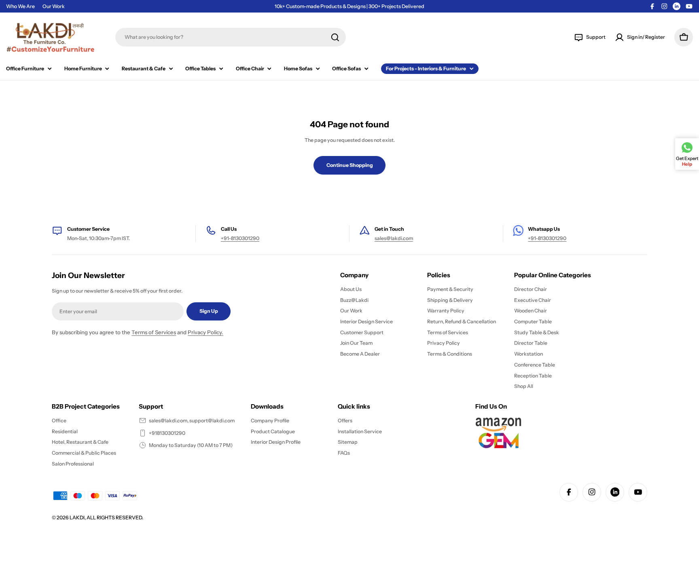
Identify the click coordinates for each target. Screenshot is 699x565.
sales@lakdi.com (394, 238)
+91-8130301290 (240, 238)
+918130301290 (167, 433)
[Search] (335, 37)
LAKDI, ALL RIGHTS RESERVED (106, 517)
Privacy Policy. (205, 332)
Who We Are (20, 6)
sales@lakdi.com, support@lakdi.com (192, 420)
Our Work (53, 6)
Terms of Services (153, 332)
